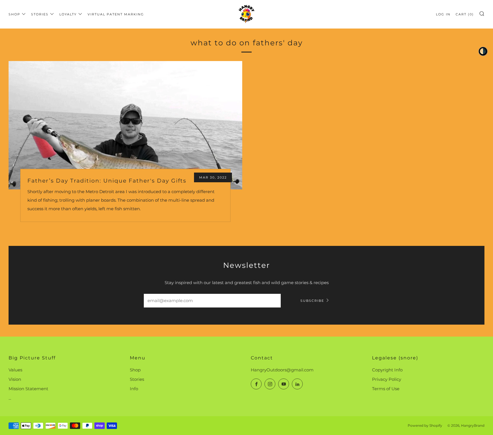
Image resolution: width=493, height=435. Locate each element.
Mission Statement (28, 388)
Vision (15, 379)
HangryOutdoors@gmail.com (282, 370)
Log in (443, 14)
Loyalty (68, 14)
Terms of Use (385, 388)
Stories (40, 14)
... (10, 398)
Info (134, 388)
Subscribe (312, 301)
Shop (14, 14)
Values (15, 370)
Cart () (465, 14)
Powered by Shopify (425, 425)
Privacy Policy (386, 379)
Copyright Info (387, 370)
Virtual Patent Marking (116, 14)
